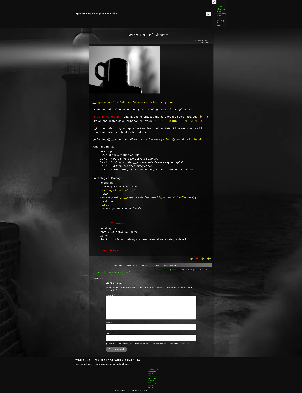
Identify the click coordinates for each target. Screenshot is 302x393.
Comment (110, 295)
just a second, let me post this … (187, 270)
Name (109, 323)
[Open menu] (208, 14)
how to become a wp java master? (113, 272)
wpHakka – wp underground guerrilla (108, 359)
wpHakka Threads (203, 40)
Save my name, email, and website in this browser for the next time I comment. (149, 344)
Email (109, 333)
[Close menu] (214, 2)
